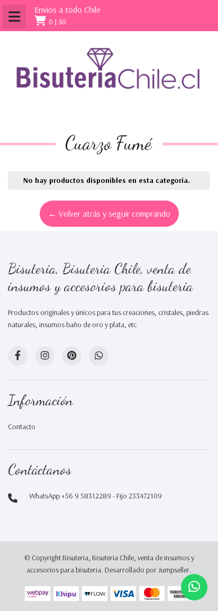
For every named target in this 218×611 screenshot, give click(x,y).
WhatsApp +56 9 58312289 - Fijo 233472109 (95, 496)
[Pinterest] (71, 356)
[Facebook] (18, 356)
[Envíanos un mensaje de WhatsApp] (194, 587)
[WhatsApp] (98, 356)
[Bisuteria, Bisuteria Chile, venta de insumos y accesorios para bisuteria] (109, 77)
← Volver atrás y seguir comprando (109, 213)
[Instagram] (44, 356)
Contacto (21, 426)
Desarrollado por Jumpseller (147, 570)
